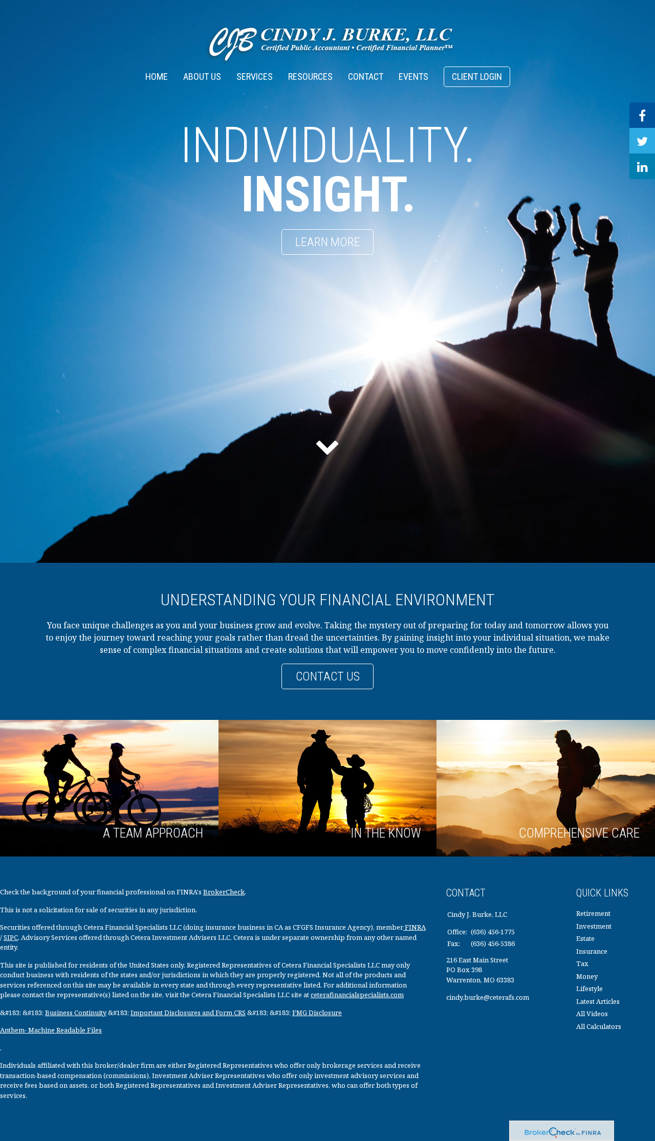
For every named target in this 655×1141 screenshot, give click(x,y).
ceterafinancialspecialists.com (357, 994)
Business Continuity (75, 1012)
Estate (585, 938)
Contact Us (328, 676)
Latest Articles (598, 1001)
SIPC (11, 937)
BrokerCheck (224, 891)
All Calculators (598, 1026)
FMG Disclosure (317, 1012)
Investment (594, 926)
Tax (582, 963)
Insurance (591, 951)
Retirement (593, 913)
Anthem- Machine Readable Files (51, 1030)
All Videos (592, 1013)
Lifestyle (589, 988)
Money (587, 976)
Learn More (327, 242)
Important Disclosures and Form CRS (188, 1012)
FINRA (414, 927)
